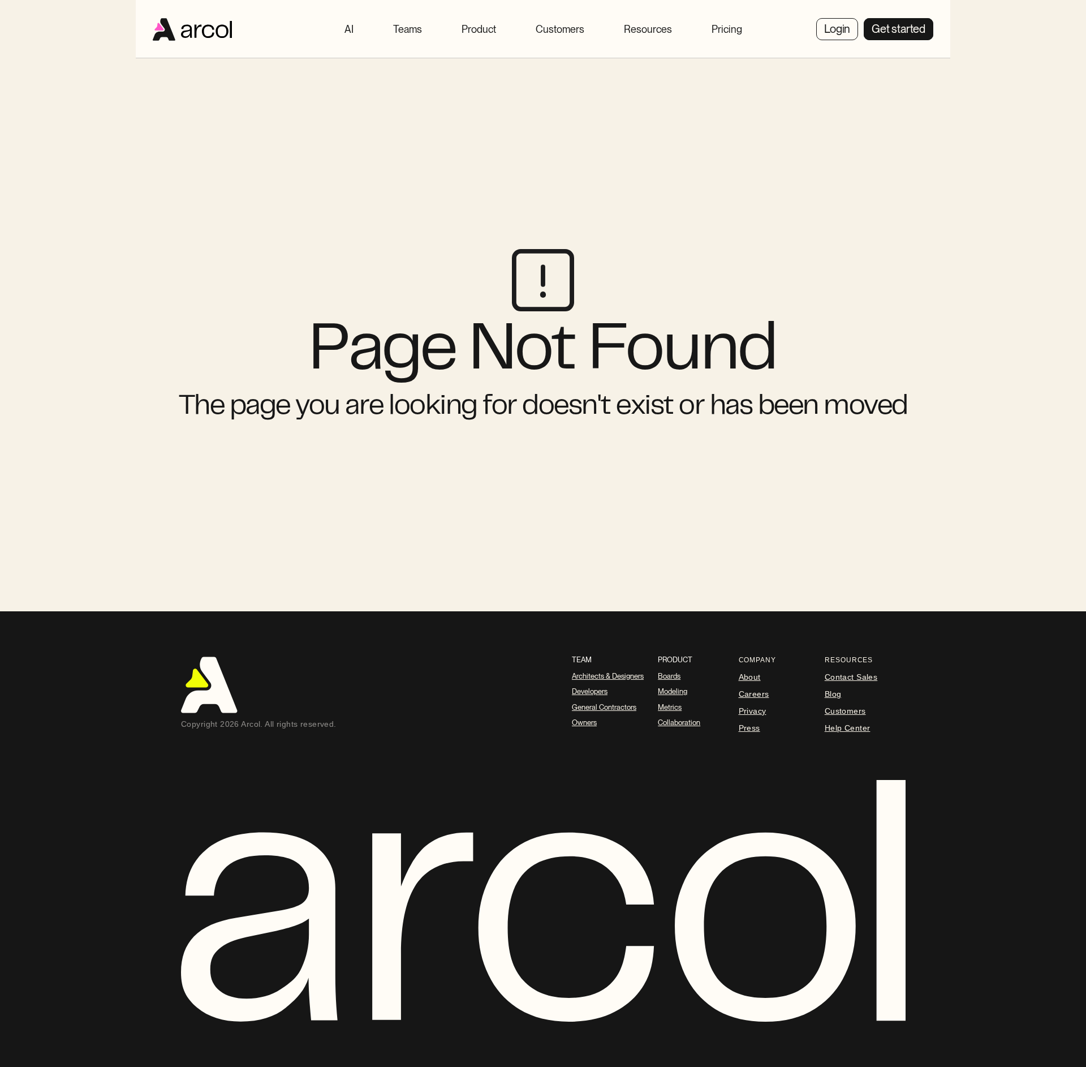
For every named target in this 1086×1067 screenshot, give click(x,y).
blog (833, 694)
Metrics (670, 707)
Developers (589, 691)
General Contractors (604, 707)
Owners (584, 722)
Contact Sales (851, 677)
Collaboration (679, 722)
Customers (845, 710)
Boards (669, 676)
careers (754, 694)
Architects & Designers (608, 676)
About (750, 677)
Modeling (672, 691)
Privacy (752, 710)
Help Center (847, 727)
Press (749, 727)
